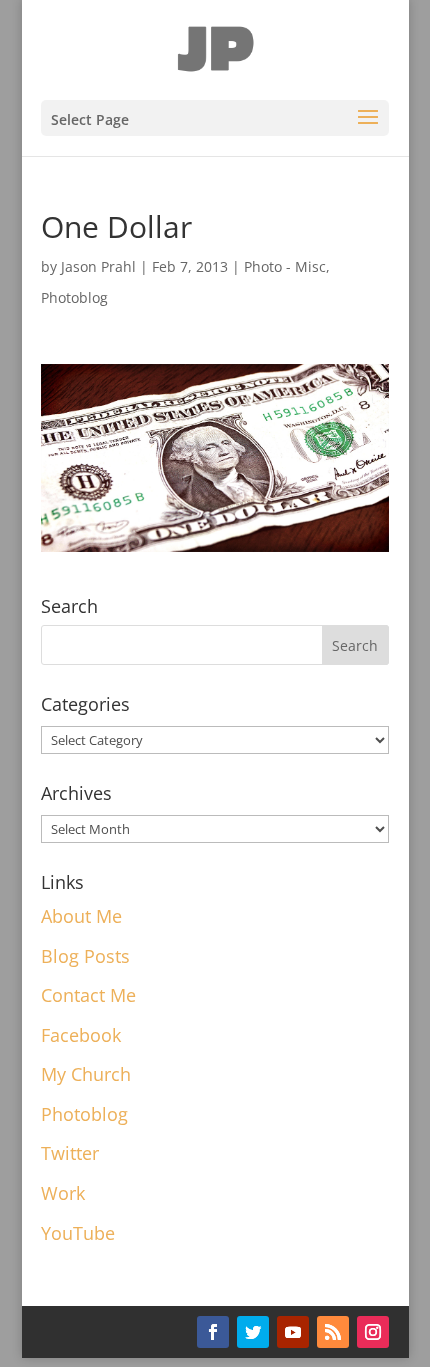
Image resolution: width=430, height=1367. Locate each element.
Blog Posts (85, 956)
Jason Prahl (98, 266)
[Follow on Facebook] (213, 1332)
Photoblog (74, 297)
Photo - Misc (285, 266)
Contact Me (88, 995)
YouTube (78, 1233)
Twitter (70, 1153)
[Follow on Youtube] (293, 1332)
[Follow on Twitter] (253, 1332)
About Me (81, 916)
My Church (86, 1074)
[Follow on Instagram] (373, 1332)
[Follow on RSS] (333, 1332)
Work (63, 1193)
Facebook (81, 1035)
